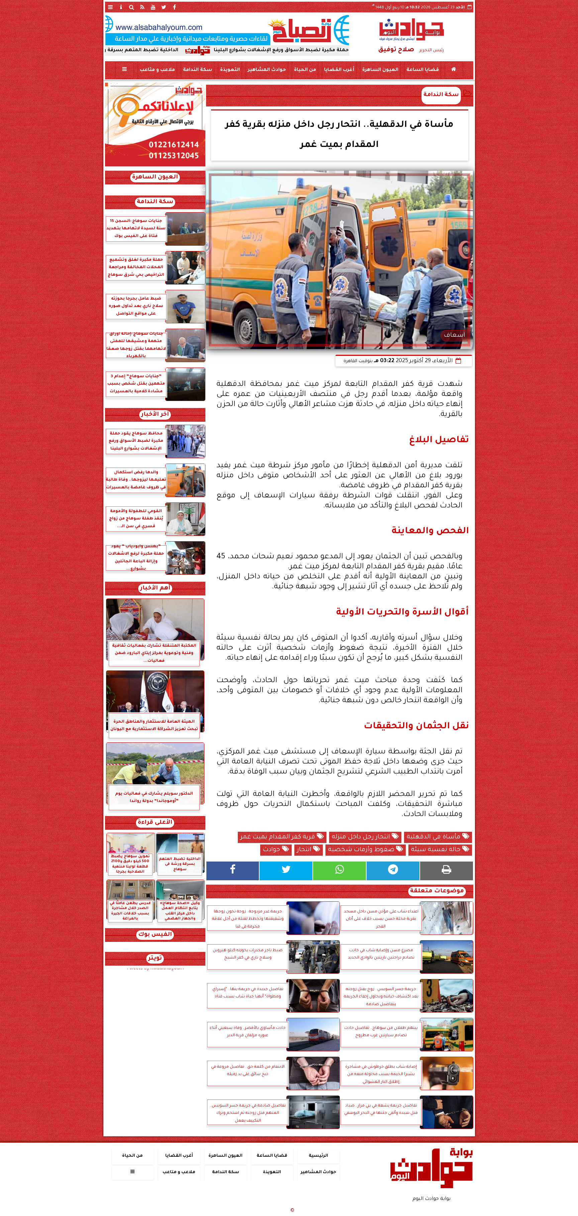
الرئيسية (318, 1156)
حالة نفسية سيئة (436, 850)
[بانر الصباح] (227, 30)
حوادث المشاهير (267, 70)
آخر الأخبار (155, 415)
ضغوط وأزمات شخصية (362, 850)
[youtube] (153, 7)
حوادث (272, 850)
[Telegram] (393, 871)
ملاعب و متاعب (157, 70)
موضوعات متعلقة (437, 891)
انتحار (305, 850)
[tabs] (110, 7)
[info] (121, 7)
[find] (131, 7)
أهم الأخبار (155, 588)
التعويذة (229, 70)
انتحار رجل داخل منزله (362, 837)
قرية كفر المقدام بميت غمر (278, 837)
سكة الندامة (197, 70)
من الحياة (305, 70)
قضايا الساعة (422, 70)
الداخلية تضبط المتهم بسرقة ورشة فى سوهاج (190, 50)
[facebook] (174, 7)
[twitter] (164, 7)
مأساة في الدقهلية (434, 837)
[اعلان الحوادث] (155, 165)
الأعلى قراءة (155, 823)
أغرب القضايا (339, 70)
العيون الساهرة (380, 70)
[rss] (142, 7)
